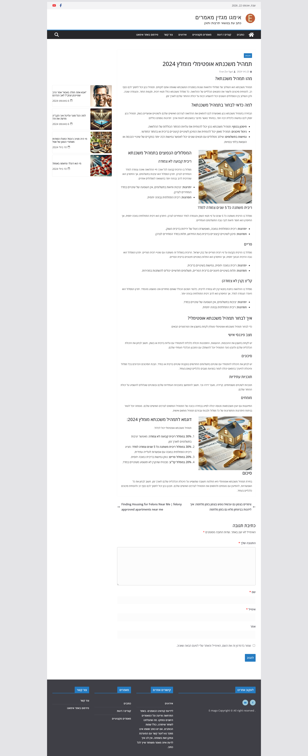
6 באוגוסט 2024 (60, 100)
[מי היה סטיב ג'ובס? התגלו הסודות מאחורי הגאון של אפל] (101, 142)
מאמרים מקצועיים (201, 34)
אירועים (182, 34)
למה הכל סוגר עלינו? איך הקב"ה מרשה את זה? (69, 117)
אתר (253, 626)
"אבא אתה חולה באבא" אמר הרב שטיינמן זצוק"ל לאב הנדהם (69, 94)
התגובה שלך (247, 543)
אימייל (251, 609)
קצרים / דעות (224, 34)
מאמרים (124, 690)
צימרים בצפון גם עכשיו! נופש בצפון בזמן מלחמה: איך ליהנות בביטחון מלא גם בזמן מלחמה (220, 506)
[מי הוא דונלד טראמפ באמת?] (101, 165)
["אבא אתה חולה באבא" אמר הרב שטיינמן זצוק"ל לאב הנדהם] (101, 96)
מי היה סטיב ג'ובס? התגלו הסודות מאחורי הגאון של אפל (69, 140)
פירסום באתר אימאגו (147, 34)
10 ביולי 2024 (59, 147)
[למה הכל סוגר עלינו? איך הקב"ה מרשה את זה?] (101, 119)
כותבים (240, 34)
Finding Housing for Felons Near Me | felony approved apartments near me (151, 506)
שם (252, 592)
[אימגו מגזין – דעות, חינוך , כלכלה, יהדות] (251, 34)
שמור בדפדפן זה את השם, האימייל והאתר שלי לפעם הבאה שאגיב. (213, 646)
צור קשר (168, 34)
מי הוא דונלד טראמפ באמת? (66, 163)
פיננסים (248, 55)
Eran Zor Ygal (226, 71)
